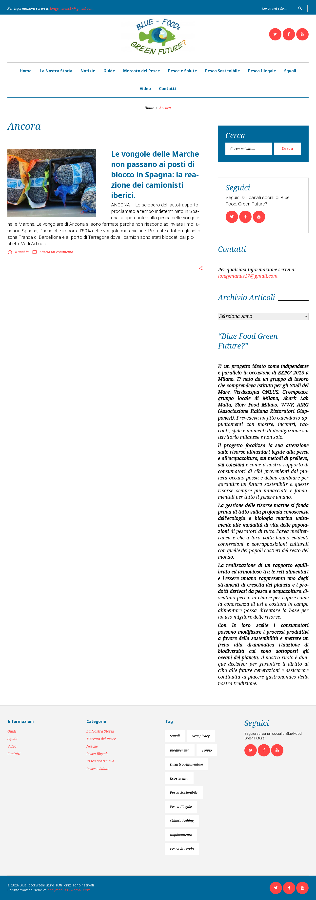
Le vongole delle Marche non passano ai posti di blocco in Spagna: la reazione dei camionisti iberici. (155, 174)
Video (145, 88)
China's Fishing (182, 820)
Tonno (207, 750)
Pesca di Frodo (182, 848)
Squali (290, 70)
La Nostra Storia (56, 70)
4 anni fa (22, 252)
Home (26, 70)
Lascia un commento (56, 252)
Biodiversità (179, 750)
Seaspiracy (201, 736)
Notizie (87, 70)
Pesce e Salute (182, 70)
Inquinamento (181, 834)
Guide (109, 70)
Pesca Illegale (262, 70)
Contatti (167, 88)
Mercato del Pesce (141, 70)
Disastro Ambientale (186, 764)
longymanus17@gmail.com (72, 8)
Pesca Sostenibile (222, 70)
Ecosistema (179, 778)
